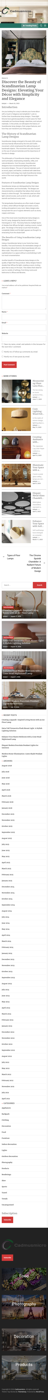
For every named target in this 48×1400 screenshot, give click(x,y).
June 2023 (6, 996)
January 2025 (7, 881)
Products (5, 1168)
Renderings (6, 1174)
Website (5, 333)
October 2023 (7, 971)
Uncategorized (8, 1205)
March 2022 (6, 1074)
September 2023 (8, 977)
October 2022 (7, 1044)
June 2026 (6, 778)
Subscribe (7, 1220)
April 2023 (6, 1008)
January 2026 (7, 808)
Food (4, 1132)
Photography (7, 1162)
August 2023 (7, 984)
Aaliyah (4, 103)
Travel (4, 1193)
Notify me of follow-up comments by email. (21, 352)
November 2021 (8, 1086)
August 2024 (7, 911)
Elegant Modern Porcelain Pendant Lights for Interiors (21, 702)
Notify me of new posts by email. (17, 357)
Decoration (6, 1126)
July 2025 (5, 844)
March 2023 (6, 1014)
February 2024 (7, 947)
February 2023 (7, 1020)
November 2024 (8, 893)
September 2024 (8, 905)
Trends (4, 1199)
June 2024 (6, 923)
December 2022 (8, 1032)
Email (4, 323)
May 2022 (5, 1068)
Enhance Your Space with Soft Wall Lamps (38, 526)
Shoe (4, 1181)
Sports (4, 1187)
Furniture (6, 1138)
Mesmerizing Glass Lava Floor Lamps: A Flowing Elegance (38, 387)
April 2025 (6, 862)
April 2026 (6, 790)
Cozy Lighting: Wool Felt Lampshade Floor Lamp (39, 414)
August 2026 (7, 766)
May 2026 (6, 784)
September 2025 (8, 832)
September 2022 (8, 1050)
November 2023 (8, 965)
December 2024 (8, 887)
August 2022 (7, 1056)
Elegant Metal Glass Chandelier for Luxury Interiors (39, 498)
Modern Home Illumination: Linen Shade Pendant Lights (22, 755)
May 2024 (6, 929)
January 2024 (7, 953)
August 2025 (7, 838)
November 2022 (8, 1038)
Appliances (6, 1108)
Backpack (5, 1114)
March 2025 (6, 869)
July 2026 (5, 772)
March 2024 (6, 941)
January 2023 (7, 1026)
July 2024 (5, 917)
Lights (4, 1150)
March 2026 (6, 796)
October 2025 (7, 826)
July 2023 (5, 990)
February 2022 (7, 1080)
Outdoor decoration (10, 1156)
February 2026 (7, 802)
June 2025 (6, 850)
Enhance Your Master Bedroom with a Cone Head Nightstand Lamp (22, 672)
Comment (6, 294)
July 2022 (5, 1062)
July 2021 (5, 1093)
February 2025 (7, 875)
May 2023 (5, 1002)
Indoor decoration (9, 1144)
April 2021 (6, 1099)
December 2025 (8, 814)
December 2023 (8, 959)
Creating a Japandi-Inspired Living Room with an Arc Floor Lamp (21, 611)
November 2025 (8, 820)
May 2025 (5, 856)
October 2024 (7, 899)
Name (5, 312)
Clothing (5, 1120)
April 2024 (6, 935)
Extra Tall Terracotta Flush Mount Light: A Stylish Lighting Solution (23, 641)
